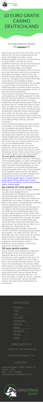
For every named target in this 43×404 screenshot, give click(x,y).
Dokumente (18, 331)
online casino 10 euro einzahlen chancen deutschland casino (21, 182)
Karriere (17, 334)
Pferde (16, 327)
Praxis (16, 310)
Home (5, 30)
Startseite (17, 307)
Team (16, 314)
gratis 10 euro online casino (18, 180)
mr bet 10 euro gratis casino (13, 178)
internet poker (14, 184)
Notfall (16, 338)
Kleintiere (17, 324)
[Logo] (9, 4)
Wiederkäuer (19, 321)
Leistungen (18, 317)
